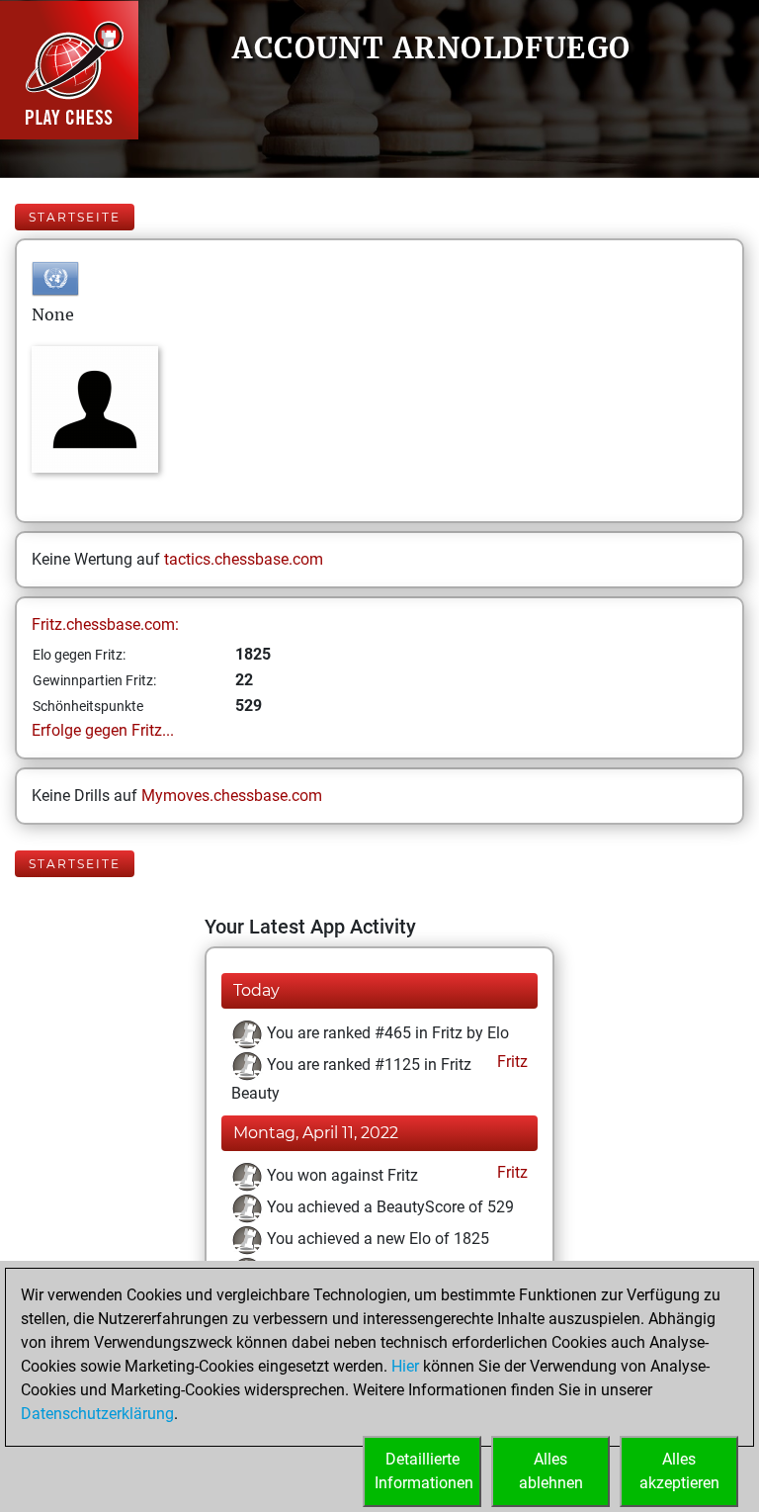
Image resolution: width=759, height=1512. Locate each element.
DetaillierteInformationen (424, 1471)
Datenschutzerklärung (97, 1413)
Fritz (510, 1061)
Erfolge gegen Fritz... (103, 730)
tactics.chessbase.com (243, 559)
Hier (405, 1366)
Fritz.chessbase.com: (105, 624)
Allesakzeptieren (679, 1471)
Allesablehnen (551, 1471)
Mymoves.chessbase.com (231, 795)
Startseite (75, 217)
